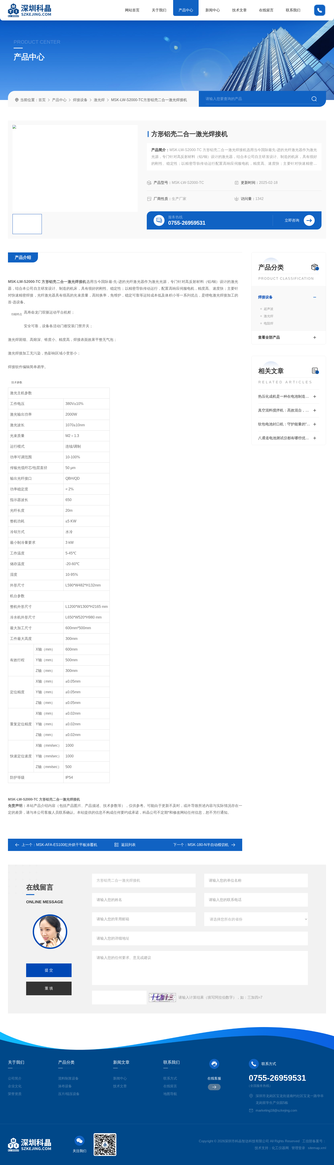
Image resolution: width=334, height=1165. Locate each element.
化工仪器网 (280, 1148)
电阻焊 (268, 323)
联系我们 (293, 10)
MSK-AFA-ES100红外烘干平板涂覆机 (66, 845)
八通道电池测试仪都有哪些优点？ (285, 438)
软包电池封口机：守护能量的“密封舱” (288, 424)
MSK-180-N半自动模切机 (208, 845)
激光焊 (99, 100)
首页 (42, 100)
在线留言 (266, 10)
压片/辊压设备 (69, 1094)
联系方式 (170, 1078)
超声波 (268, 309)
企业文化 (15, 1086)
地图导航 (170, 1094)
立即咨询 (292, 220)
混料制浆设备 (68, 1078)
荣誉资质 (15, 1094)
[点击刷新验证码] (162, 997)
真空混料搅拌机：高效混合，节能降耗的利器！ (288, 410)
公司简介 (15, 1078)
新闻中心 (212, 10)
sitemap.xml (317, 1148)
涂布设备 (65, 1086)
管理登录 (298, 1148)
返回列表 (128, 845)
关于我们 (159, 10)
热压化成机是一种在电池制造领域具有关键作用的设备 (288, 396)
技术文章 (239, 10)
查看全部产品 (269, 337)
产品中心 (186, 10)
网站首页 (132, 10)
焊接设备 (80, 100)
